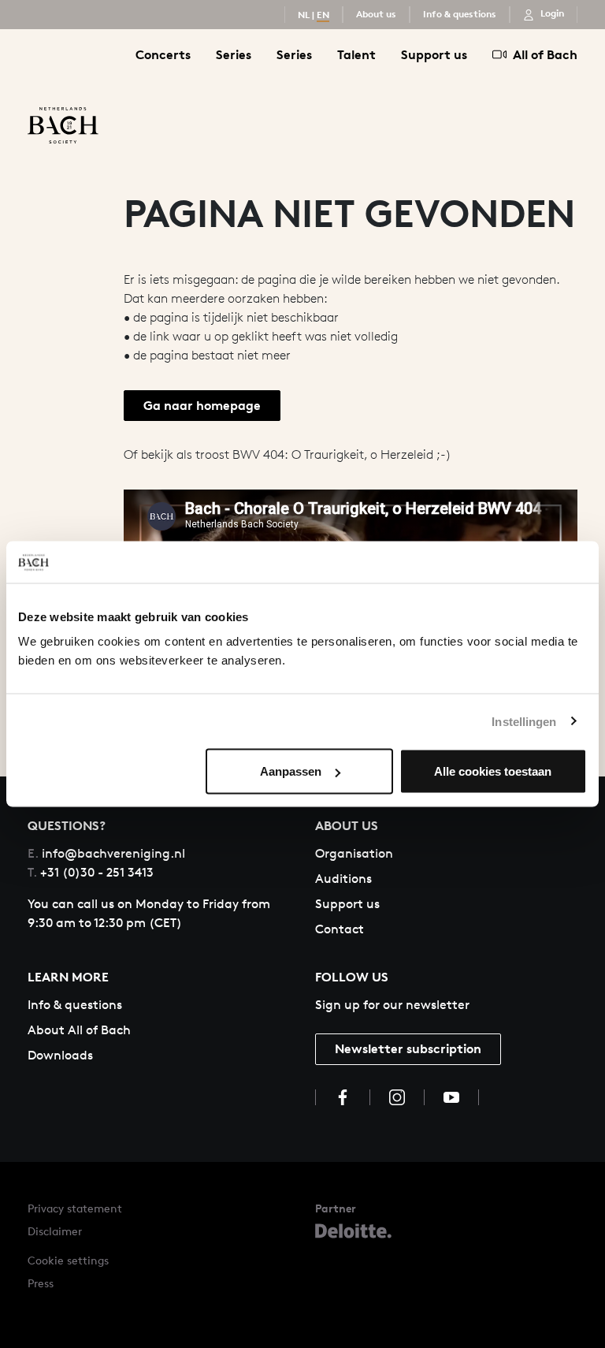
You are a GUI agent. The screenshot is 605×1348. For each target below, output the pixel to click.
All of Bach (545, 54)
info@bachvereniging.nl (106, 853)
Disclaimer (55, 1231)
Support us (434, 54)
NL (304, 14)
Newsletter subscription (408, 1048)
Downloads (60, 1055)
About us (376, 14)
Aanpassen (290, 771)
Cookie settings (68, 1260)
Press (41, 1283)
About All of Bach (79, 1029)
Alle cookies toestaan (492, 771)
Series (233, 54)
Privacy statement (75, 1208)
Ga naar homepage (202, 405)
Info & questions (459, 14)
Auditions (343, 878)
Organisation (354, 853)
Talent (356, 54)
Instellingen (524, 721)
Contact (339, 929)
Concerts (163, 54)
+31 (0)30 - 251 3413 (91, 872)
